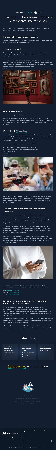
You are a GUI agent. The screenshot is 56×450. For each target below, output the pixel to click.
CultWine (16, 290)
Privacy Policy (33, 447)
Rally (11, 294)
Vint (12, 290)
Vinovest (8, 290)
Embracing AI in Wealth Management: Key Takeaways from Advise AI (28, 353)
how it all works (25, 329)
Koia (9, 294)
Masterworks (16, 294)
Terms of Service (43, 447)
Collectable (17, 292)
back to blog (19, 12)
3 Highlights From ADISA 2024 (46, 349)
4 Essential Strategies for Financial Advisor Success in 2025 (9, 352)
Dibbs (11, 292)
